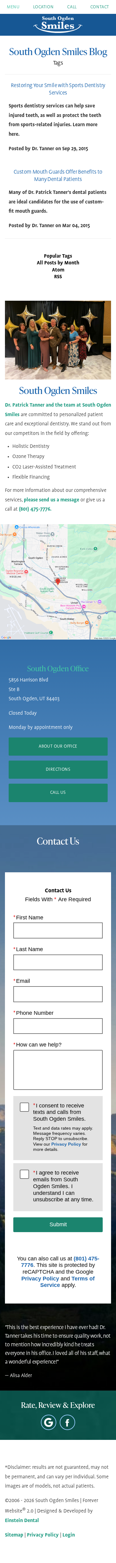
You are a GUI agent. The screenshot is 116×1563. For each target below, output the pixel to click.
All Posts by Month (58, 263)
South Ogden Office (58, 668)
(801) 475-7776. (35, 509)
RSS (58, 277)
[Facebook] (67, 1422)
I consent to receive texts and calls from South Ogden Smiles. (63, 1127)
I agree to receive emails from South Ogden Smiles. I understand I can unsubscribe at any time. (63, 1186)
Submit (58, 1224)
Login (68, 1535)
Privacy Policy (66, 1144)
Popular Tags (58, 256)
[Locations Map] (58, 582)
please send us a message (51, 500)
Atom (58, 270)
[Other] (48, 1422)
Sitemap (14, 1535)
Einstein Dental (22, 1521)
